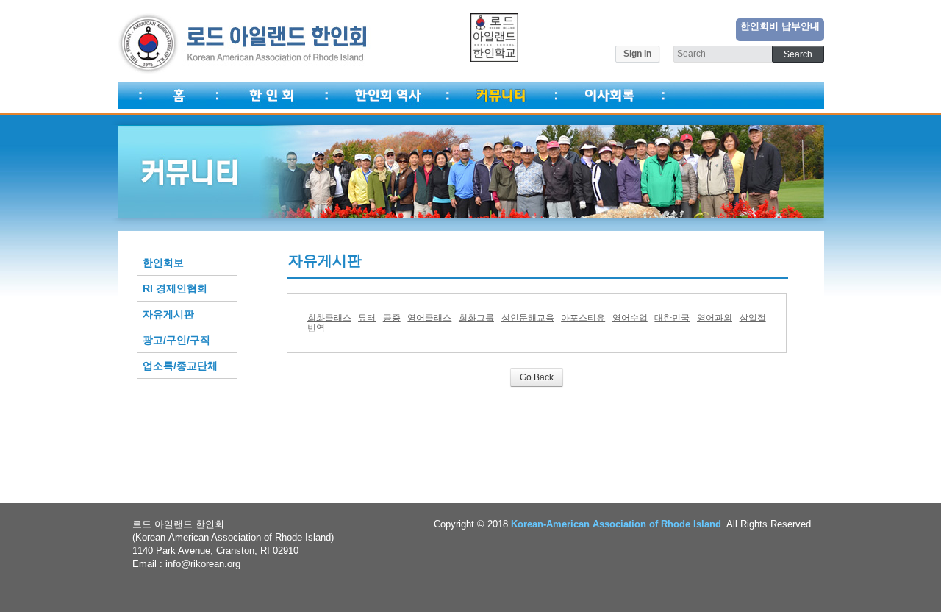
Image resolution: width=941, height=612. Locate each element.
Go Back (537, 377)
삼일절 (753, 318)
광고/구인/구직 (176, 340)
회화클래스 (329, 318)
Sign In (637, 54)
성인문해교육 (527, 318)
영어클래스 (429, 318)
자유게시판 (168, 314)
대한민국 (672, 318)
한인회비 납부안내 (780, 26)
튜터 (367, 318)
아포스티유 (583, 318)
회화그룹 (476, 318)
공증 (392, 318)
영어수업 (630, 318)
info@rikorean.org (202, 563)
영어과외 (714, 318)
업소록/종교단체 (180, 365)
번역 (316, 328)
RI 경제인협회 (175, 288)
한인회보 (163, 262)
